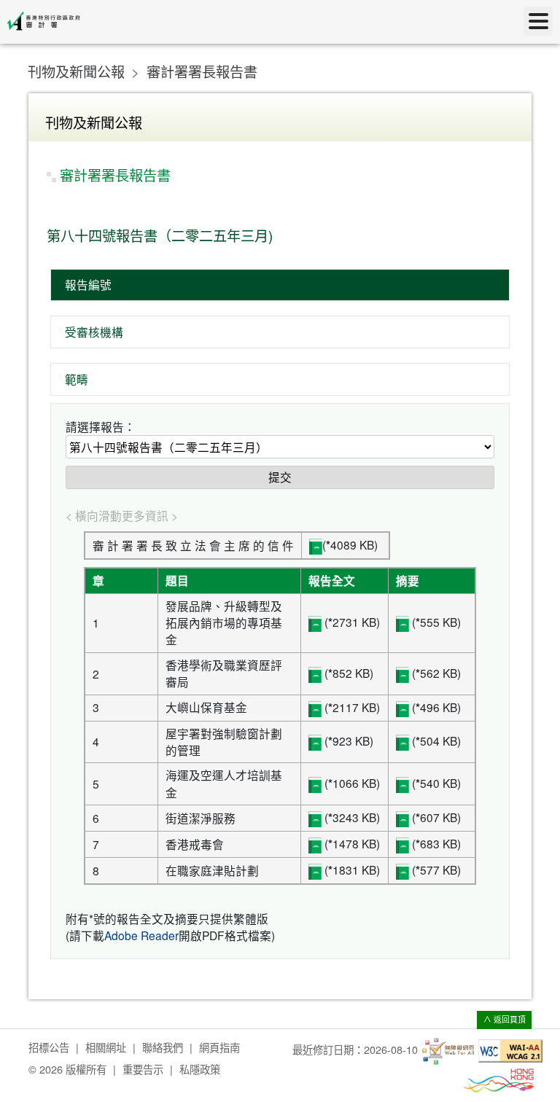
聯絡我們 (162, 1047)
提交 (280, 477)
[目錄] (538, 21)
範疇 (76, 379)
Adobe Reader (141, 935)
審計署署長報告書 (202, 71)
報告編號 (88, 284)
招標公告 (48, 1047)
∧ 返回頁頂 (504, 1019)
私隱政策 (199, 1068)
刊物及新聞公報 (76, 71)
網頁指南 (219, 1047)
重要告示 (142, 1068)
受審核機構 (94, 332)
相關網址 (105, 1047)
